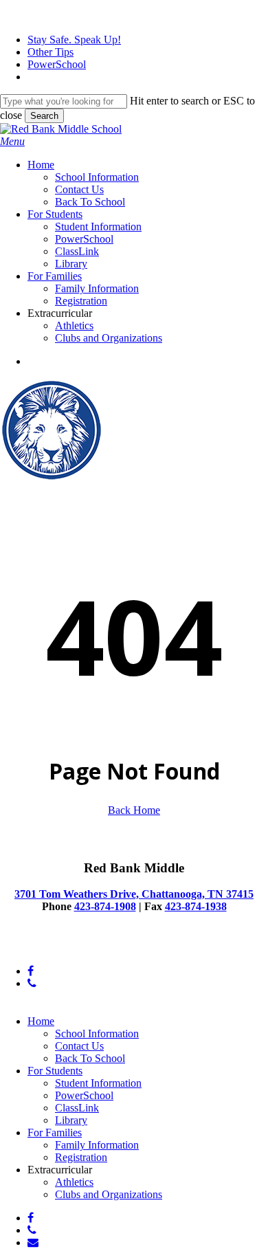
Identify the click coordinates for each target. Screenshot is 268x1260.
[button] (12, 141)
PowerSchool (84, 1095)
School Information (97, 1033)
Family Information (97, 1145)
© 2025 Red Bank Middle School (73, 947)
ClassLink (77, 1108)
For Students (54, 1070)
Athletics (74, 1182)
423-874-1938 (196, 906)
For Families (54, 1132)
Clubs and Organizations (108, 1194)
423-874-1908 (105, 906)
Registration (81, 1157)
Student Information (98, 1083)
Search (44, 116)
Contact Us (79, 1046)
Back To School (90, 1058)
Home (40, 1021)
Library (71, 1120)
